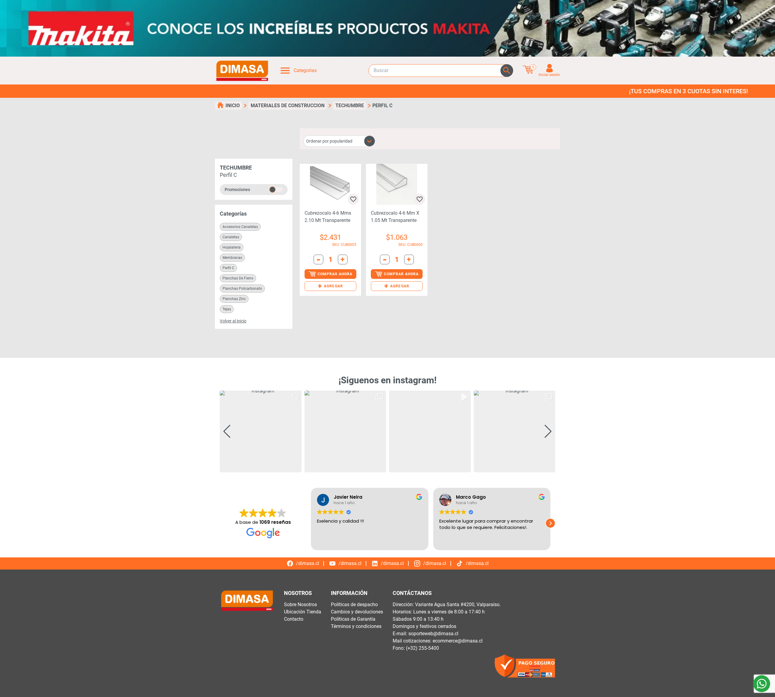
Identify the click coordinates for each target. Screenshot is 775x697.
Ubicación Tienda (302, 612)
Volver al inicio (233, 321)
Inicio (233, 105)
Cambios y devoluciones (357, 612)
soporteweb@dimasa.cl (433, 633)
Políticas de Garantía (353, 619)
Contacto (293, 619)
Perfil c (228, 268)
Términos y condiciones (356, 626)
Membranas (232, 258)
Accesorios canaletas (240, 227)
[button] (330, 286)
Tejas (227, 309)
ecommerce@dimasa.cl (458, 641)
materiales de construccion (288, 105)
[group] (261, 431)
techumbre (349, 105)
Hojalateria (232, 247)
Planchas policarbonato (242, 288)
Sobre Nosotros (300, 604)
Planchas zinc (234, 299)
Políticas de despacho (354, 604)
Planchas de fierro (238, 278)
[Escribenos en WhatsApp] (761, 683)
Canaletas (231, 237)
